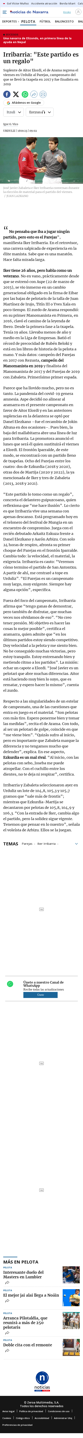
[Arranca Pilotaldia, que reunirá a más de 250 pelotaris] (71, 1320)
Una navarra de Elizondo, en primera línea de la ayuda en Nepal (37, 40)
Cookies (6, 1418)
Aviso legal (8, 1411)
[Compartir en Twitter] (16, 94)
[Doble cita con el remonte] (71, 1347)
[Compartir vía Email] (43, 94)
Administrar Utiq (63, 1418)
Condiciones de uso (59, 1411)
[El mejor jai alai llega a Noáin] (71, 1297)
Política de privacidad (31, 1411)
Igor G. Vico (10, 124)
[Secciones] (4, 12)
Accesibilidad (42, 1418)
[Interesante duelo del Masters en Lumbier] (71, 1274)
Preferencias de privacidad (17, 1424)
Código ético (23, 1418)
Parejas (27, 843)
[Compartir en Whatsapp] (25, 94)
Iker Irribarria (46, 843)
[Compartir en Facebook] (6, 94)
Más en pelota (20, 1262)
